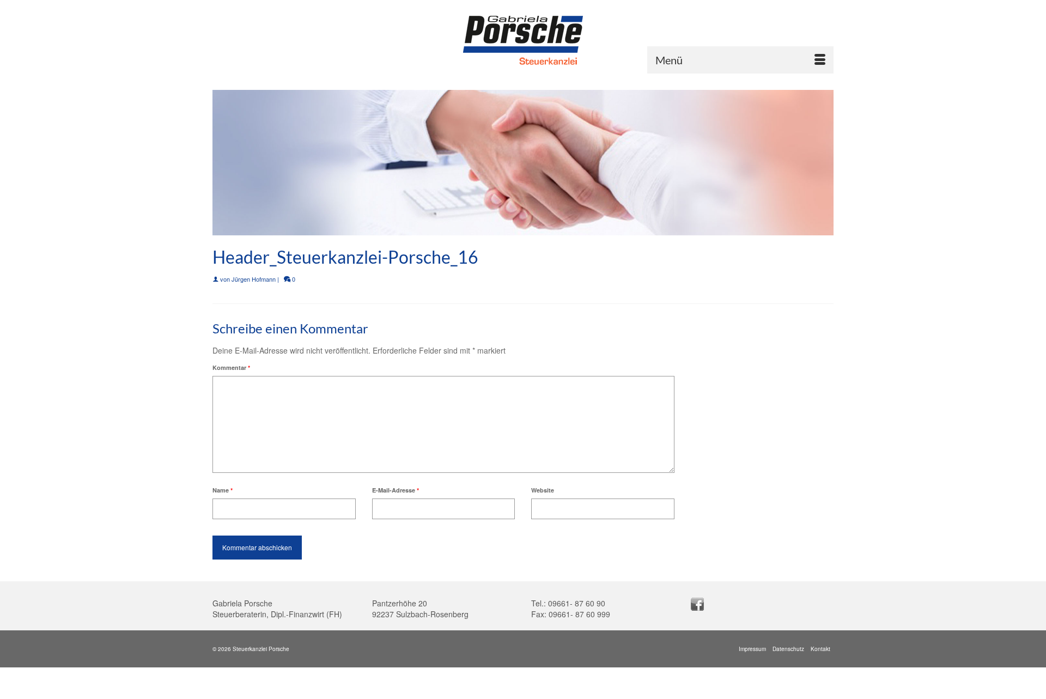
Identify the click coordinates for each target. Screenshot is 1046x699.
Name (222, 490)
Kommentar (231, 367)
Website (542, 490)
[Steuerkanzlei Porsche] (523, 42)
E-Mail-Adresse (395, 490)
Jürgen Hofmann (254, 279)
